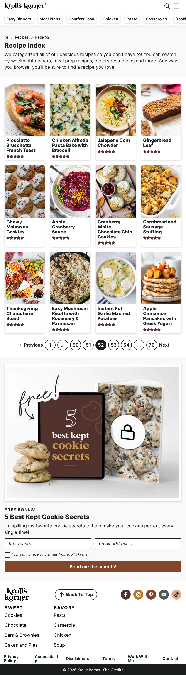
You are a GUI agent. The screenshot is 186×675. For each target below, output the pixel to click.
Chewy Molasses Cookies (17, 227)
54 (126, 346)
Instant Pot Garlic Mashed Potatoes (114, 313)
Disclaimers (77, 658)
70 (152, 346)
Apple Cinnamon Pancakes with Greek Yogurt (159, 316)
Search (167, 6)
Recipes (21, 37)
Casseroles (156, 19)
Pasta (132, 19)
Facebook (126, 595)
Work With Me (138, 658)
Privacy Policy (11, 658)
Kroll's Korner (82, 6)
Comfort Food (81, 19)
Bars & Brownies (22, 635)
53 (114, 346)
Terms (108, 658)
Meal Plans (49, 19)
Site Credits (113, 670)
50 (76, 346)
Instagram (138, 595)
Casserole (64, 625)
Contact (170, 658)
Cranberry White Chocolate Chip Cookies (115, 229)
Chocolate (16, 625)
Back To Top (79, 594)
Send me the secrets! (93, 566)
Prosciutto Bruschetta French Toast (21, 145)
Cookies (13, 615)
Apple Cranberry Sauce (63, 227)
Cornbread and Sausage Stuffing (159, 227)
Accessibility (46, 658)
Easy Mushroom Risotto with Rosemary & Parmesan (70, 316)
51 (88, 346)
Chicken (110, 19)
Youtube (164, 595)
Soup (59, 645)
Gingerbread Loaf (157, 143)
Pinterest (151, 595)
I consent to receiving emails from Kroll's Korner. (51, 554)
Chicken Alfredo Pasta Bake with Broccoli (70, 145)
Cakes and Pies (21, 645)
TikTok (176, 595)
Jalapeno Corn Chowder (114, 143)
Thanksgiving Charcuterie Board (22, 313)
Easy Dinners (18, 19)
